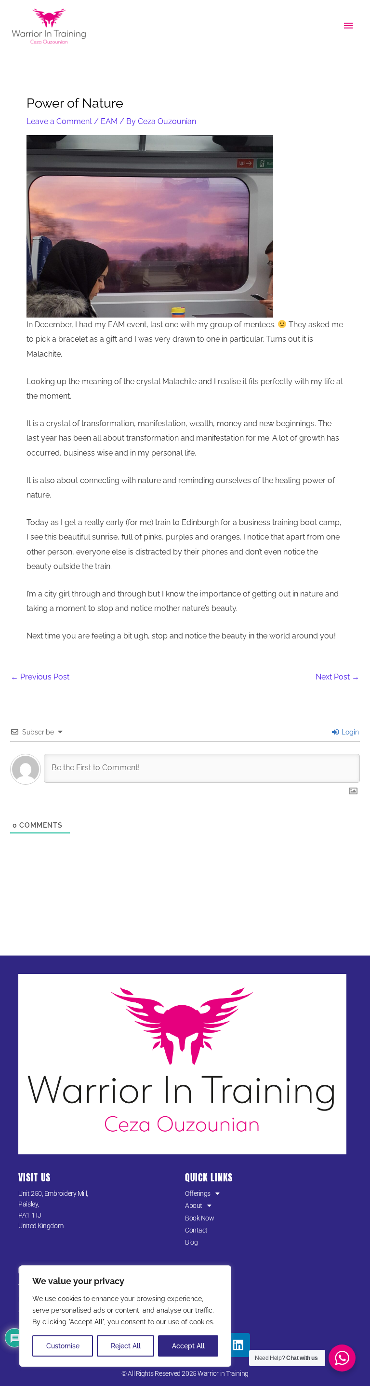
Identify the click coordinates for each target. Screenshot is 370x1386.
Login (349, 732)
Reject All (126, 1346)
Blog (191, 1242)
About (193, 1205)
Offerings (198, 1193)
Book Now (199, 1218)
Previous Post (40, 676)
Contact (196, 1230)
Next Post (337, 676)
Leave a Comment (59, 121)
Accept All (188, 1346)
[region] (125, 1316)
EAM (109, 121)
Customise (62, 1346)
